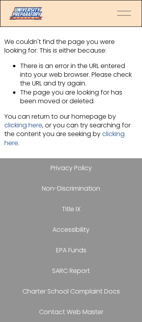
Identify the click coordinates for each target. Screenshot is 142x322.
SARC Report (71, 271)
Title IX (71, 209)
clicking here (23, 125)
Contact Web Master (71, 312)
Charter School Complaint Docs (71, 291)
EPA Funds (71, 250)
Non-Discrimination (71, 188)
